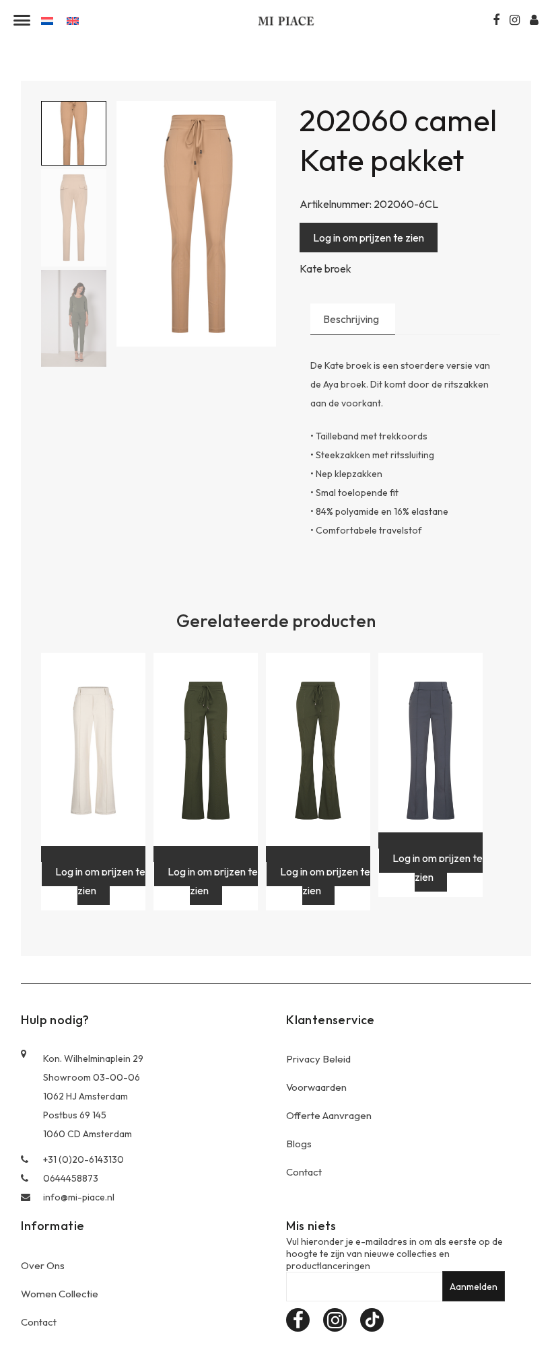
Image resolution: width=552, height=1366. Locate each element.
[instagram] (335, 1320)
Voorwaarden (316, 1087)
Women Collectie (59, 1293)
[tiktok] (372, 1320)
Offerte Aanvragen (329, 1115)
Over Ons (43, 1265)
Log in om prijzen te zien (368, 237)
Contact (304, 1171)
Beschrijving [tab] (351, 319)
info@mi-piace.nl (78, 1197)
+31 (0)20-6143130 (83, 1159)
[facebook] (298, 1320)
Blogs (299, 1143)
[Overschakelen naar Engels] (72, 20)
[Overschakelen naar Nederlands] (47, 20)
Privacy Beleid (318, 1058)
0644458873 (70, 1178)
